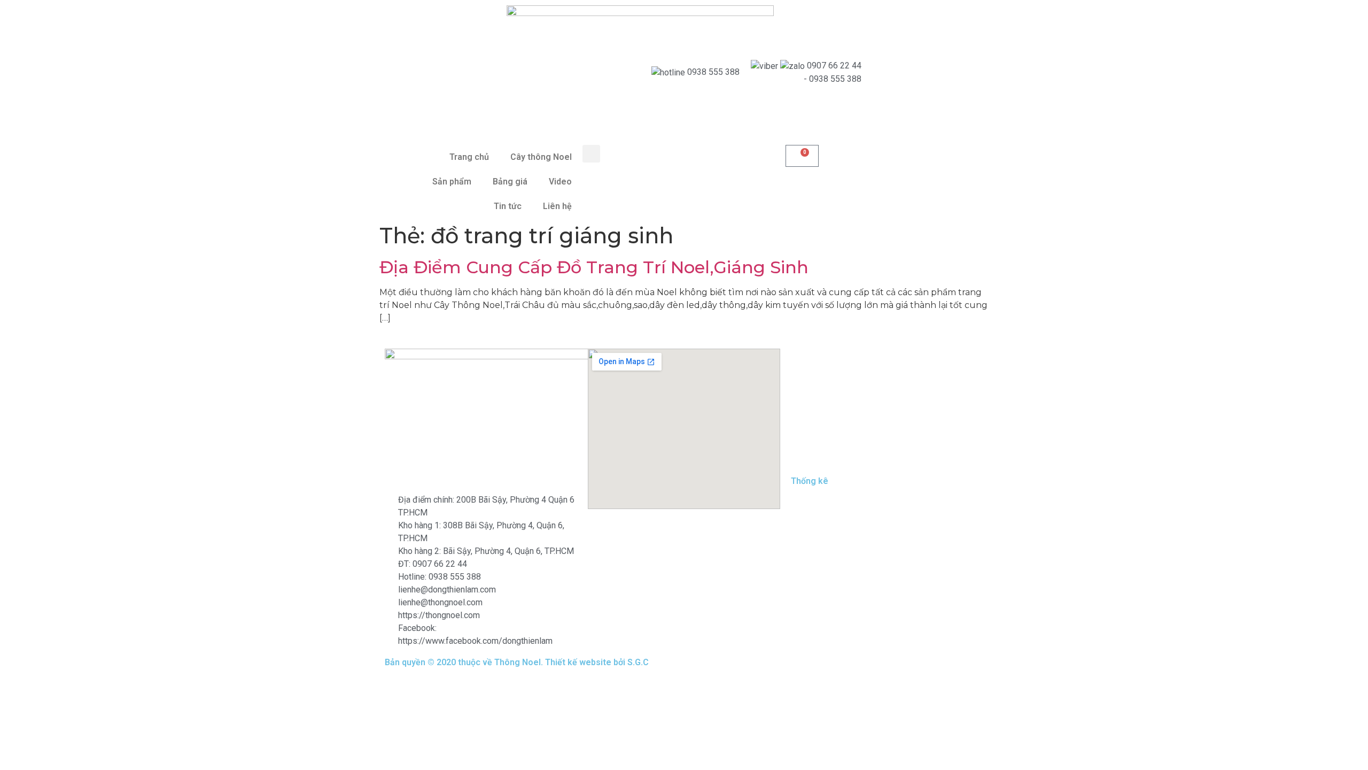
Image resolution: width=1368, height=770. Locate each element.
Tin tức (508, 206)
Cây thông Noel (541, 157)
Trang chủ (469, 157)
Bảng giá (510, 181)
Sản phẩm (451, 181)
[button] (591, 154)
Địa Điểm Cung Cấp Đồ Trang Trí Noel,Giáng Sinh (594, 267)
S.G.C (638, 662)
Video (560, 181)
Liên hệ (557, 206)
